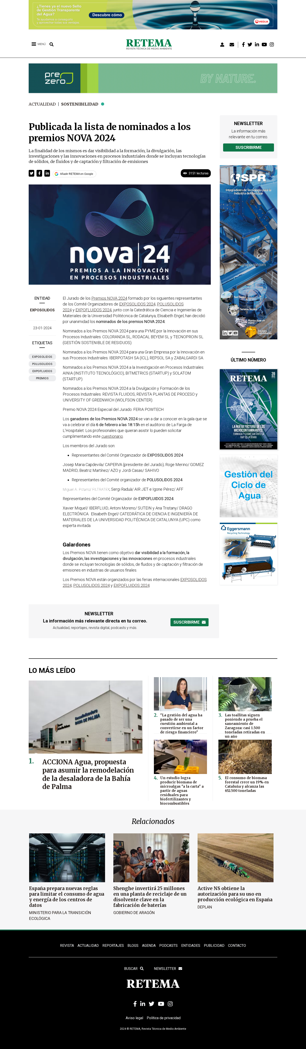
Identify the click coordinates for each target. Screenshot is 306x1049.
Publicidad (214, 945)
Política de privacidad (164, 1018)
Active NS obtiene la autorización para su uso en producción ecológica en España (235, 894)
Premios (42, 378)
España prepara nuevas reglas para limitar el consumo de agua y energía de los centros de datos (66, 897)
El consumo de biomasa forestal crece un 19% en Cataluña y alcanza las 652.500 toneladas (247, 784)
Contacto (237, 945)
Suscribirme (248, 147)
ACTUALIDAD (88, 945)
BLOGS (132, 945)
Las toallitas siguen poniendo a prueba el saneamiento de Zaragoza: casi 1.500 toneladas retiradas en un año (245, 726)
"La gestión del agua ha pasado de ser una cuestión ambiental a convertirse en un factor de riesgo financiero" (181, 723)
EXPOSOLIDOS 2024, (137, 304)
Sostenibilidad (79, 104)
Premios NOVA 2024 (109, 298)
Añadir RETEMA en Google (76, 174)
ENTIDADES (190, 945)
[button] (31, 173)
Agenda (149, 945)
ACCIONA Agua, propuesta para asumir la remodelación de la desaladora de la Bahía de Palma (88, 774)
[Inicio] (150, 44)
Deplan (205, 907)
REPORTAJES (113, 945)
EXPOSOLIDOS (42, 356)
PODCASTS (168, 945)
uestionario (113, 436)
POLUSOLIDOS (42, 364)
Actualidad (42, 104)
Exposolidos (42, 310)
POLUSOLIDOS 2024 (91, 585)
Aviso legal (134, 1018)
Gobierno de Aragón (134, 912)
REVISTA (67, 945)
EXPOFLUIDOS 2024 (93, 310)
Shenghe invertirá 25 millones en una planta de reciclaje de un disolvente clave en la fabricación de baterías (150, 897)
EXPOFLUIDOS (42, 371)
